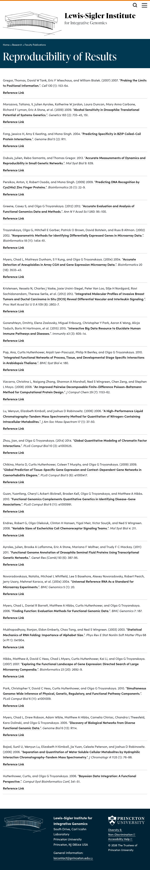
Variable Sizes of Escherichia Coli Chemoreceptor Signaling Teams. (60, 528)
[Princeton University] (126, 820)
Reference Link (13, 92)
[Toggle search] (135, 5)
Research (17, 44)
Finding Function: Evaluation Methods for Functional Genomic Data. (60, 611)
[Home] (34, 25)
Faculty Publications (35, 44)
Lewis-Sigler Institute (100, 15)
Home (6, 44)
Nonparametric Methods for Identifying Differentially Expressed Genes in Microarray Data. (77, 235)
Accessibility (119, 839)
